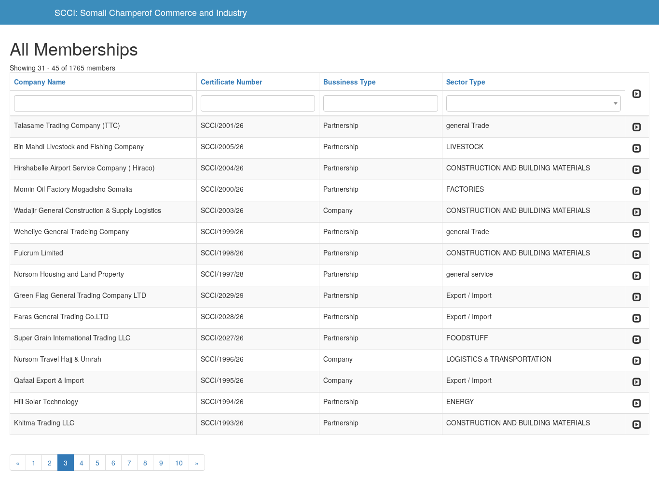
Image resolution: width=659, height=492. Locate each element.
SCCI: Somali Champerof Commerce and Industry (151, 12)
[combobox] (533, 103)
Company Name (40, 81)
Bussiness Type (349, 81)
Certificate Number (231, 81)
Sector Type (465, 81)
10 (179, 462)
